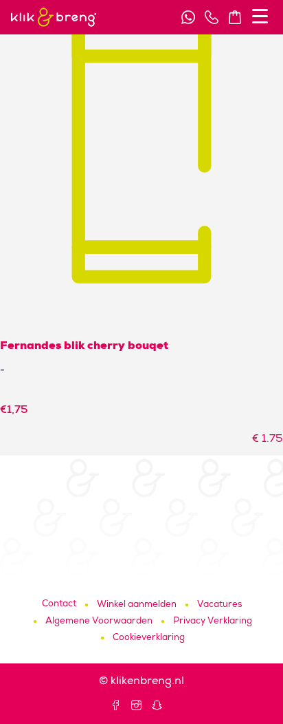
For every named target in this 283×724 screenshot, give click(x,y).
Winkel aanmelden (137, 605)
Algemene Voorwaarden (98, 621)
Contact (59, 604)
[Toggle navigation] (260, 16)
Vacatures (219, 605)
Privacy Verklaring (212, 621)
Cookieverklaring (149, 638)
